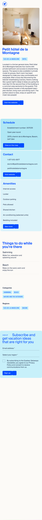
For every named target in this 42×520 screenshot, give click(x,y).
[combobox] (21, 355)
